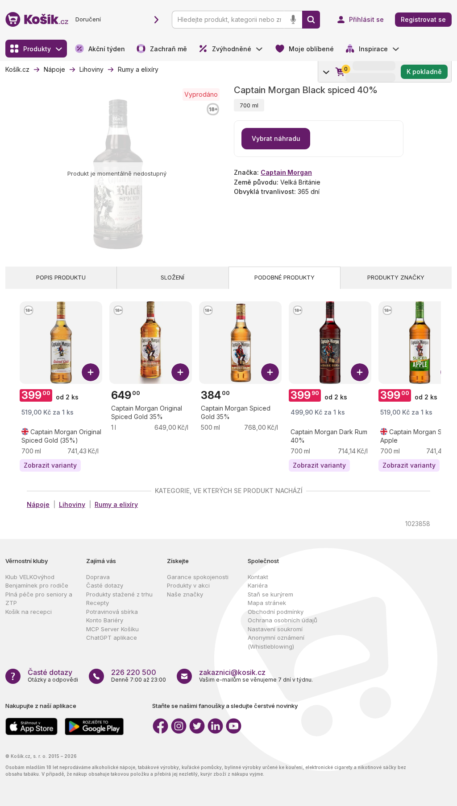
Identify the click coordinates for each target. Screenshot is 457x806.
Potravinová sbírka (112, 611)
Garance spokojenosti (197, 576)
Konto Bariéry (104, 620)
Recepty (97, 602)
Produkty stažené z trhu (119, 594)
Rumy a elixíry (116, 504)
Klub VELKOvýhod (29, 576)
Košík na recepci (28, 611)
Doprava (98, 576)
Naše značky (185, 594)
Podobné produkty (284, 277)
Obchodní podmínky (275, 611)
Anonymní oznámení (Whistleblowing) (276, 642)
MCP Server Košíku (112, 629)
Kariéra (258, 585)
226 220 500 (133, 672)
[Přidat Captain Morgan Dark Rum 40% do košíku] (360, 372)
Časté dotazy (104, 585)
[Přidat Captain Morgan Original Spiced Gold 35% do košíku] (180, 372)
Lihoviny (72, 504)
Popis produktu (61, 277)
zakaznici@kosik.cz (232, 672)
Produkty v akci (188, 585)
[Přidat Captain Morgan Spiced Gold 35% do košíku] (270, 372)
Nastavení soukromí (275, 629)
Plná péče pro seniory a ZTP (38, 599)
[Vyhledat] (311, 20)
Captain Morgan (286, 172)
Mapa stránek (267, 602)
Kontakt (258, 576)
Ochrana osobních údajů (282, 620)
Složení (172, 277)
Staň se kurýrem (270, 594)
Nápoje (38, 504)
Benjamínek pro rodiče (36, 585)
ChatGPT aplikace (111, 637)
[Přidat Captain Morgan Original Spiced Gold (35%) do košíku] (91, 372)
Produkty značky (395, 277)
